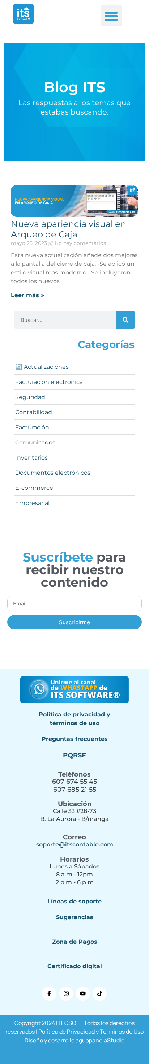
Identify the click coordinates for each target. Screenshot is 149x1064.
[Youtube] (83, 993)
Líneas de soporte (74, 901)
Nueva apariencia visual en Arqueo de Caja (68, 229)
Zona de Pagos (74, 941)
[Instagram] (66, 993)
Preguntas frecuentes (75, 739)
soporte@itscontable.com (74, 844)
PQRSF (74, 755)
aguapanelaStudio (100, 1040)
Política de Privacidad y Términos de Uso (91, 1032)
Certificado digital (74, 966)
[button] (111, 16)
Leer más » (27, 295)
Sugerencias (74, 917)
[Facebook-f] (49, 993)
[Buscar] (125, 320)
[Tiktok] (99, 993)
